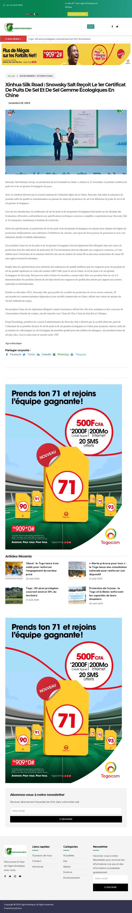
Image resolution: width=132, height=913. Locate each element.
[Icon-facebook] (112, 27)
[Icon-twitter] (117, 27)
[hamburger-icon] (90, 26)
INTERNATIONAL (45, 76)
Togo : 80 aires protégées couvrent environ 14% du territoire (59, 39)
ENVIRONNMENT (28, 76)
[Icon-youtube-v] (20, 876)
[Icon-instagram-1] (15, 876)
